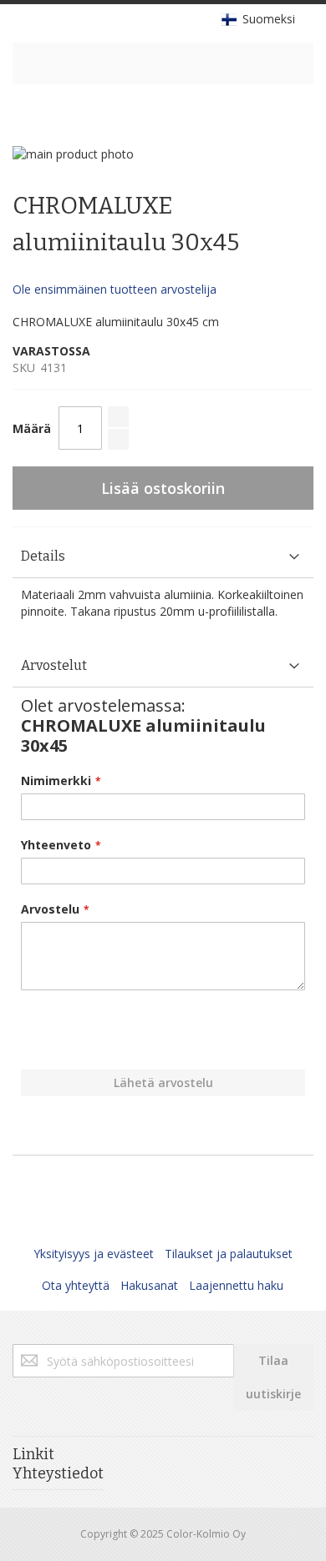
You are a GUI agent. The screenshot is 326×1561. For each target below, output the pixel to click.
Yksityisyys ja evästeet (93, 1253)
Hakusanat (149, 1285)
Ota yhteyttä (76, 1285)
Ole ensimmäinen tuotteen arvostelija (114, 289)
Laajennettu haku (236, 1285)
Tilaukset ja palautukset (229, 1253)
